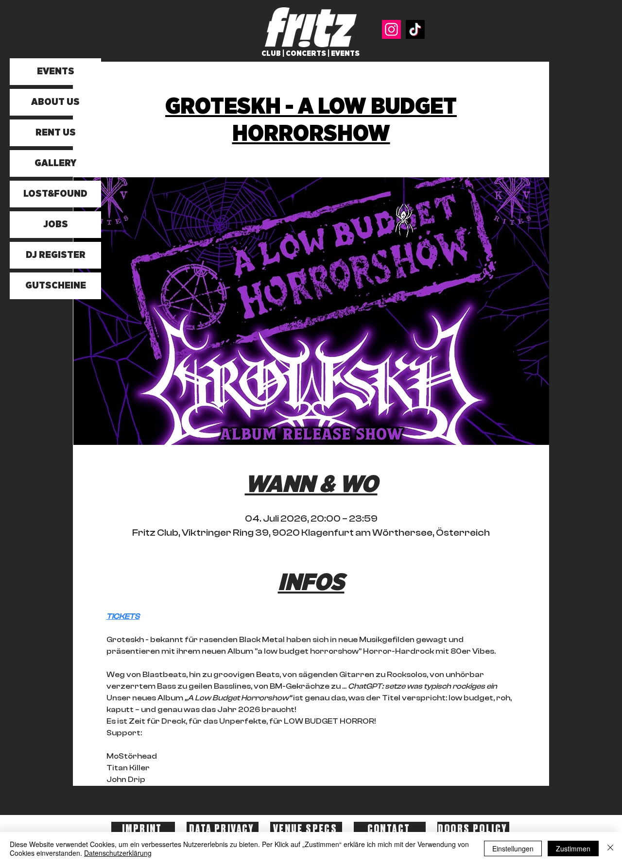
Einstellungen (513, 848)
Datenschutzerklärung (118, 853)
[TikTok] (415, 29)
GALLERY (55, 163)
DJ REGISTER (56, 255)
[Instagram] (391, 29)
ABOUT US (55, 102)
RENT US (55, 132)
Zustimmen (573, 848)
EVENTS (55, 71)
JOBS (55, 224)
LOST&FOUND (55, 194)
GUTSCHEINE (55, 285)
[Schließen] (610, 848)
